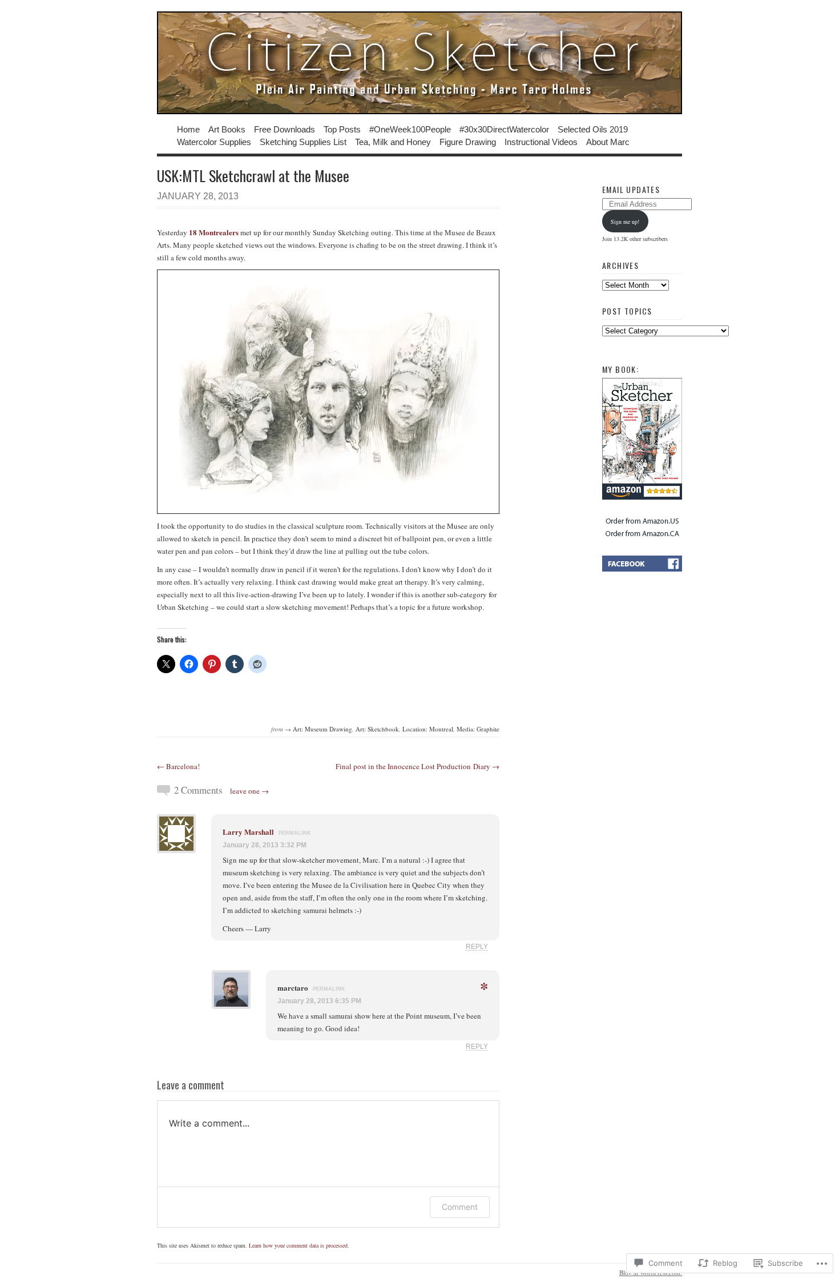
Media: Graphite (478, 729)
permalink (295, 833)
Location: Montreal (427, 729)
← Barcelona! (178, 766)
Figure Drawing (467, 141)
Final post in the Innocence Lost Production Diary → (417, 766)
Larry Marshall (248, 831)
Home (188, 129)
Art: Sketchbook (377, 729)
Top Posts (342, 129)
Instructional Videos (541, 141)
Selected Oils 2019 (593, 129)
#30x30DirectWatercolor (504, 129)
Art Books (226, 129)
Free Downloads (284, 129)
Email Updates (631, 189)
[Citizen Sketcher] (419, 62)
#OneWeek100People (410, 129)
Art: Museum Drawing (322, 729)
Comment (460, 1207)
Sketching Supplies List (303, 141)
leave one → (249, 791)
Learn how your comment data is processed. (299, 1245)
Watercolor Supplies (214, 141)
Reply (477, 946)
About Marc (608, 141)
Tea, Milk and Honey (393, 141)
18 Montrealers (214, 232)
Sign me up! (625, 222)
